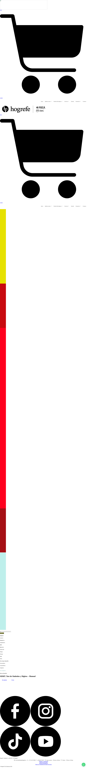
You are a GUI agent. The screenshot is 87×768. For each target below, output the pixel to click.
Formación (78, 101)
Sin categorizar (3, 670)
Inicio (42, 101)
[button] (83, 764)
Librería (72, 101)
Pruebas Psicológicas (57, 101)
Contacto (84, 101)
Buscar (1, 633)
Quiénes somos (48, 101)
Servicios (66, 101)
